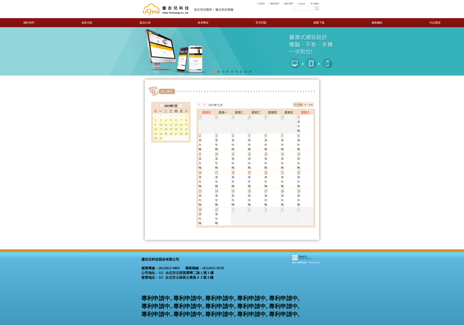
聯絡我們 (274, 3)
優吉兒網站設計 (299, 262)
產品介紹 (145, 22)
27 (176, 133)
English (302, 3)
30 (155, 138)
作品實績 (435, 22)
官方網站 (314, 3)
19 (170, 129)
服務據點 (377, 22)
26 (170, 133)
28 (181, 133)
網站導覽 (288, 3)
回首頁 (261, 3)
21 (181, 129)
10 (160, 124)
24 (160, 133)
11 (165, 124)
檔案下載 (319, 22)
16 (155, 129)
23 (155, 133)
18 (165, 129)
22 (186, 129)
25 (165, 133)
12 (170, 124)
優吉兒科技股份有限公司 (188, 9)
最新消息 (87, 22)
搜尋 (317, 8)
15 (186, 124)
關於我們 (29, 22)
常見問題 (261, 22)
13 (176, 124)
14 (181, 124)
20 (176, 129)
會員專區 (203, 22)
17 (160, 129)
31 (160, 138)
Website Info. (314, 262)
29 (186, 133)
